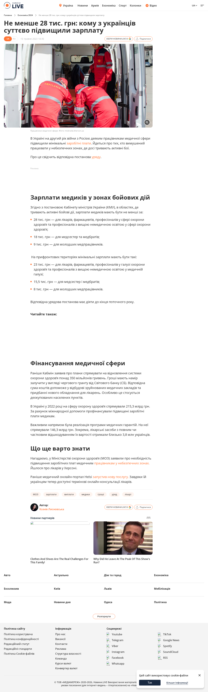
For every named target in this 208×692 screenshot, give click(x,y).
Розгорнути (104, 616)
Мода (7, 602)
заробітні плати (79, 143)
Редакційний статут (16, 644)
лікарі (128, 494)
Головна (8, 15)
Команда (61, 658)
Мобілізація (162, 588)
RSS (165, 658)
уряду (96, 157)
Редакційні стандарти (18, 649)
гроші (101, 494)
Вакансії (60, 639)
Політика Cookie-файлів (19, 653)
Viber (115, 646)
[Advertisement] (89, 178)
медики (86, 494)
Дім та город (112, 575)
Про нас (60, 634)
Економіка (109, 5)
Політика (160, 602)
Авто (7, 575)
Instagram (118, 652)
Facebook (118, 658)
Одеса (108, 602)
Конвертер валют (66, 668)
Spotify (167, 646)
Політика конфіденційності (21, 639)
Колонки (135, 5)
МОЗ (35, 494)
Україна (68, 5)
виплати (69, 494)
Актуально (61, 575)
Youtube (117, 634)
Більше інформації (177, 682)
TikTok (167, 634)
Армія (95, 5)
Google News (171, 640)
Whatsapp (118, 663)
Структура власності (68, 653)
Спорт (123, 5)
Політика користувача (18, 634)
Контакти (61, 644)
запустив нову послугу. (111, 477)
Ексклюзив (11, 588)
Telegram (117, 640)
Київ (57, 588)
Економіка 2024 (25, 15)
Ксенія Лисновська (51, 509)
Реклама (60, 649)
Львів (108, 588)
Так (150, 682)
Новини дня (62, 602)
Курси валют (63, 663)
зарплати (51, 494)
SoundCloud (170, 652)
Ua (193, 5)
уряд (114, 494)
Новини (83, 5)
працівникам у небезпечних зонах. (122, 463)
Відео (153, 5)
